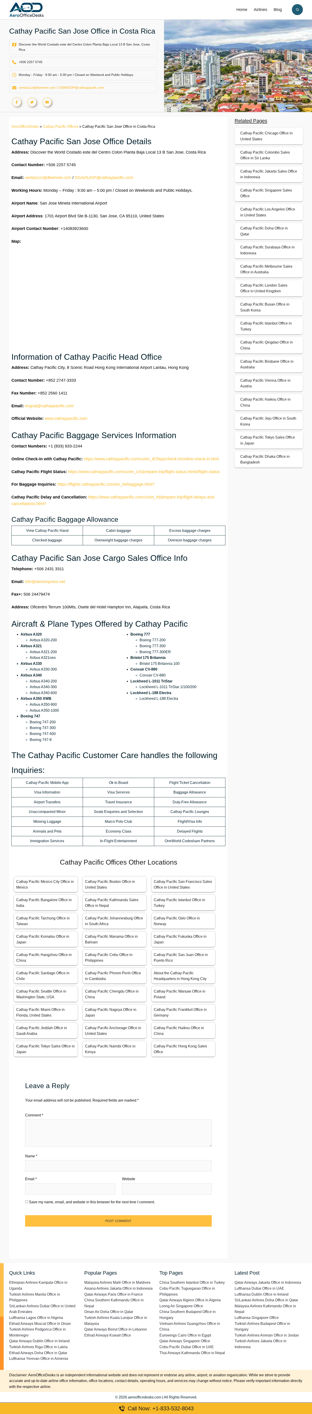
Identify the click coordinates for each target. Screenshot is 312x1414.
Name (31, 1156)
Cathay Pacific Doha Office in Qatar (264, 231)
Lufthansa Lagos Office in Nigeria (36, 1318)
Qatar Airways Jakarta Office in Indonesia (268, 1282)
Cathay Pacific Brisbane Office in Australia (266, 364)
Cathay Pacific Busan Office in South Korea (264, 307)
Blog (278, 9)
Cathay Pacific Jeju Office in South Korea (268, 421)
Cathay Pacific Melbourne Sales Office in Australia (266, 269)
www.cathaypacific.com (66, 418)
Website (128, 1179)
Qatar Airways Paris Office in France (113, 1294)
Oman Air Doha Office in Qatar (108, 1312)
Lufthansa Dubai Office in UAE (259, 1288)
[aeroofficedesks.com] (26, 9)
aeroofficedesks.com (144, 1397)
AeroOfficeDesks (25, 126)
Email (31, 1179)
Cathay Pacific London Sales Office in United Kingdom (263, 288)
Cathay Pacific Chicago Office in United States (266, 136)
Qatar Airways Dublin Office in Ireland (39, 1341)
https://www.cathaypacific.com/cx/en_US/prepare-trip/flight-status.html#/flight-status (144, 471)
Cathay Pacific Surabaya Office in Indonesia (267, 250)
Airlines (260, 9)
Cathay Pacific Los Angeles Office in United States (267, 212)
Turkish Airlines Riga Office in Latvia (38, 1347)
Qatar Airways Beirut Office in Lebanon (115, 1329)
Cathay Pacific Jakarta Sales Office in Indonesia (268, 174)
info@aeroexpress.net (45, 581)
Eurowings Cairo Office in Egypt (185, 1335)
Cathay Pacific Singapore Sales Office (266, 193)
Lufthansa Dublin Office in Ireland (261, 1294)
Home (241, 9)
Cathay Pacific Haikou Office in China (265, 402)
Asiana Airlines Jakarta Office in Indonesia (118, 1288)
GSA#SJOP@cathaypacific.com (104, 177)
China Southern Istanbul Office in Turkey (192, 1282)
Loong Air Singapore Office (181, 1306)
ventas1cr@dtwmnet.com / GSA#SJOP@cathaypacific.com (61, 87)
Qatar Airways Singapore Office (184, 1341)
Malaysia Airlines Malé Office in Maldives (117, 1282)
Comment (34, 1115)
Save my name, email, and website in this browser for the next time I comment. (92, 1202)
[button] (297, 9)
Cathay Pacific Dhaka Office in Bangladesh (265, 459)
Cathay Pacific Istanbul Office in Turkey (266, 326)
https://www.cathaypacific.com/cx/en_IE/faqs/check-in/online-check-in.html (151, 459)
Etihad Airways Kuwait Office (107, 1335)
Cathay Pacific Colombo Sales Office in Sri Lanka (265, 155)
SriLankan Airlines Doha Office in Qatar (266, 1300)
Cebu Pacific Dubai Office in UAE (186, 1347)
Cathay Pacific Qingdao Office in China (266, 345)
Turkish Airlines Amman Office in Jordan (267, 1335)
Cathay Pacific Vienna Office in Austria (265, 383)
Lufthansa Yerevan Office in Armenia (38, 1359)
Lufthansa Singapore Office (257, 1318)
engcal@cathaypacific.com (49, 406)
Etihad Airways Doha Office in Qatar (38, 1353)
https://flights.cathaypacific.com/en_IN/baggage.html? (106, 484)
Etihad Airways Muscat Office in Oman (40, 1324)
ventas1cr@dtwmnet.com (48, 177)
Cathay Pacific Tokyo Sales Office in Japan (267, 440)
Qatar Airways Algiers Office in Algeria (190, 1300)
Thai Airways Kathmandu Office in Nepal (192, 1353)
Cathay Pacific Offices (60, 126)
